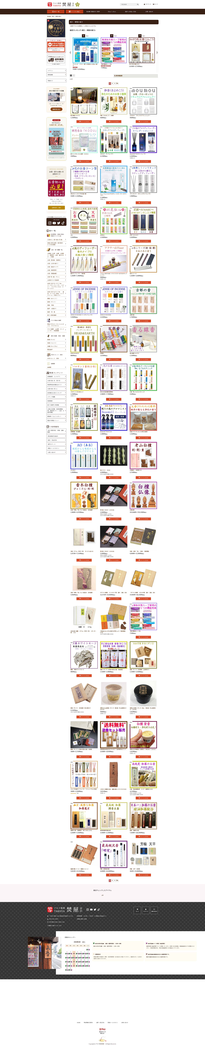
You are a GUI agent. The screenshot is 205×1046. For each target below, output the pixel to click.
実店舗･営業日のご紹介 (93, 11)
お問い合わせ (149, 11)
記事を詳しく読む (56, 207)
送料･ (130, 11)
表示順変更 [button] (119, 76)
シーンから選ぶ (75, 11)
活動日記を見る (56, 109)
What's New (112, 11)
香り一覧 (56, 11)
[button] (70, 53)
